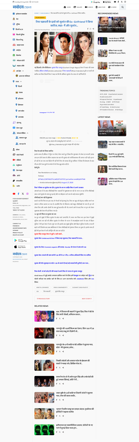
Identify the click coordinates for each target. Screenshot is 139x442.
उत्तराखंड (21, 117)
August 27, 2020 (67, 182)
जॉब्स (17, 149)
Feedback (16, 226)
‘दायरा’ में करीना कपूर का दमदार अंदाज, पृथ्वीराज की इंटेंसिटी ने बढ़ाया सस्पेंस (75, 411)
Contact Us (17, 224)
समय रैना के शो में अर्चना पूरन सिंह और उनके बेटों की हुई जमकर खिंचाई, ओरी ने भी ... (74, 378)
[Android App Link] (95, 3)
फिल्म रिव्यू (19, 40)
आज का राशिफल (24, 76)
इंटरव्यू (19, 122)
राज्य (17, 81)
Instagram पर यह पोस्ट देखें (47, 112)
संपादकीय (19, 181)
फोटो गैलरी (20, 155)
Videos (90, 7)
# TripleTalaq (104, 107)
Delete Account (18, 235)
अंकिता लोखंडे (43, 71)
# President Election (107, 110)
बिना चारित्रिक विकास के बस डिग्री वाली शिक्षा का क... (117, 167)
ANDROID (80, 279)
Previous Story (44, 299)
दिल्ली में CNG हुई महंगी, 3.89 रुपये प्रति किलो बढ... (117, 155)
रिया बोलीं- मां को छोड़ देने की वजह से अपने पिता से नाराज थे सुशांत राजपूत (58, 271)
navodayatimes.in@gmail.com (21, 206)
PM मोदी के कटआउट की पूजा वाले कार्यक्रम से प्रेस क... (116, 66)
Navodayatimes (17, 259)
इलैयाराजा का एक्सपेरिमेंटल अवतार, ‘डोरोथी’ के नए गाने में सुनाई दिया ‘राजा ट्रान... (74, 427)
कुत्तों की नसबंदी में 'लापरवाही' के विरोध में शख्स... (115, 78)
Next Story (86, 299)
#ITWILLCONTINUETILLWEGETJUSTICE (52, 179)
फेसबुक (75, 275)
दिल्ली (20, 86)
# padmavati (117, 99)
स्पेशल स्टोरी (20, 60)
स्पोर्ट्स (18, 50)
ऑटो (18, 175)
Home (69, 7)
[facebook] (118, 2)
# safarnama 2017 (106, 97)
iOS (92, 279)
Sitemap (15, 230)
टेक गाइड (19, 170)
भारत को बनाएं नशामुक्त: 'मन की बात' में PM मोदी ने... (111, 132)
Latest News (104, 117)
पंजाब (21, 92)
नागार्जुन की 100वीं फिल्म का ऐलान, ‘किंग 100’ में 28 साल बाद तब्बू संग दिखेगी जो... (75, 330)
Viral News (103, 24)
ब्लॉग (18, 186)
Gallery (79, 7)
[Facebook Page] (19, 194)
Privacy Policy (18, 233)
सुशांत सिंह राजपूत (57, 67)
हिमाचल (20, 105)
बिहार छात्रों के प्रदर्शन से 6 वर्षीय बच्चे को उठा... (111, 29)
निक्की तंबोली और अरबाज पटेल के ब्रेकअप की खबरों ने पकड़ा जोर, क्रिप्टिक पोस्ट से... (73, 362)
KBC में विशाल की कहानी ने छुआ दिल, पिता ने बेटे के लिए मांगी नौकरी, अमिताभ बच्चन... (75, 313)
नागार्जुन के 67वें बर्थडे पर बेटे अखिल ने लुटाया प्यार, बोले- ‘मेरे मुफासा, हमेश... (74, 346)
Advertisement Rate (19, 228)
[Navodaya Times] (22, 7)
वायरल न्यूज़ (23, 138)
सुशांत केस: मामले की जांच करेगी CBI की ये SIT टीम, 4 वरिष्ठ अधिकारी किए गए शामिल (62, 255)
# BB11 (108, 102)
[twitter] (122, 2)
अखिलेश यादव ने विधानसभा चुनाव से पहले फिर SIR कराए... (117, 181)
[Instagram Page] (27, 194)
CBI (37, 291)
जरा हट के (22, 144)
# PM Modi (115, 102)
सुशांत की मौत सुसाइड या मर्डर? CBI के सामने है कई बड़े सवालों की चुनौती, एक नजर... (61, 263)
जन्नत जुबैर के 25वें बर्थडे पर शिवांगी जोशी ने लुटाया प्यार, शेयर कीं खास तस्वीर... (74, 394)
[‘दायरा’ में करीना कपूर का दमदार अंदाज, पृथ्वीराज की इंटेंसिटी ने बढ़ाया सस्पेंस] (44, 418)
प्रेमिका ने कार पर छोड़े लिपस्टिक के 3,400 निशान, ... (117, 53)
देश (17, 19)
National (102, 128)
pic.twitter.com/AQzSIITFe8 (75, 179)
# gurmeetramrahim (107, 104)
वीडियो (19, 160)
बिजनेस (18, 55)
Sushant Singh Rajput (80, 287)
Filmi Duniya (44, 13)
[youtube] (115, 2)
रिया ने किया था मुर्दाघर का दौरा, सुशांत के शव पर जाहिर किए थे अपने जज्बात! (58, 187)
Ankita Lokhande (42, 287)
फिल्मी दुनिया (20, 34)
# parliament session (115, 94)
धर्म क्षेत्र (18, 71)
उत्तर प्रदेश (21, 111)
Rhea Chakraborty (76, 141)
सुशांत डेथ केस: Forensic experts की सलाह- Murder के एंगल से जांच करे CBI (60, 247)
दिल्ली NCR (19, 29)
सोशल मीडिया (21, 133)
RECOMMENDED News (108, 13)
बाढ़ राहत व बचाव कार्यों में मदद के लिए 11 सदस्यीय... (117, 143)
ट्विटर (90, 275)
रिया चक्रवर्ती (67, 71)
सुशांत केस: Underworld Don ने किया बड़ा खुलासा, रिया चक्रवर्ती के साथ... (58, 238)
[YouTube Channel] (14, 194)
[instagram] (125, 2)
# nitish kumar (115, 107)
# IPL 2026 (103, 94)
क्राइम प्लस (20, 45)
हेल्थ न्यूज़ (19, 128)
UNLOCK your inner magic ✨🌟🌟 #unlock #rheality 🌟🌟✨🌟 (59, 138)
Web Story (101, 7)
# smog (102, 102)
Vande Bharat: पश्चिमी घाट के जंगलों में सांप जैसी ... (117, 39)
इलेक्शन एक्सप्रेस (21, 14)
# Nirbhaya (119, 110)
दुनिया (18, 24)
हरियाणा (20, 98)
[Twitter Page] (23, 194)
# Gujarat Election (106, 99)
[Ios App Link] (107, 3)
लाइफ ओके (20, 66)
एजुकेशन (19, 165)
